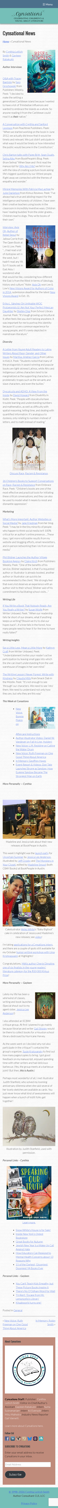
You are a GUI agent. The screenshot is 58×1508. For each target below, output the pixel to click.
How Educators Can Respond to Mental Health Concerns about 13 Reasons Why (34, 1256)
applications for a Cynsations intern (33, 944)
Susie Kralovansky (33, 1051)
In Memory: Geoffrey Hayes (31, 760)
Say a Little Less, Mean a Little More (22, 647)
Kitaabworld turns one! (28, 1302)
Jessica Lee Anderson (39, 857)
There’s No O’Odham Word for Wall (35, 1291)
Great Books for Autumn (29, 1241)
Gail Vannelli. (12, 1418)
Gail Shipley (40, 1028)
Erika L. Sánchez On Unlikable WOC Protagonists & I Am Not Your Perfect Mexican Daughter (28, 307)
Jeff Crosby (24, 860)
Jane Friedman (30, 523)
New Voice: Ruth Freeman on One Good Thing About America (15, 1324)
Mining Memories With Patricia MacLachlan (27, 189)
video (38, 936)
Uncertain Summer (13, 857)
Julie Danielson (11, 192)
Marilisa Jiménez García (26, 356)
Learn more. (29, 1222)
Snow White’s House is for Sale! (33, 1230)
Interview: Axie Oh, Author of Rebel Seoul (11, 231)
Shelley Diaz (23, 311)
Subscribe (15, 1474)
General (18, 1310)
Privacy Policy (29, 1503)
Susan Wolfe (35, 609)
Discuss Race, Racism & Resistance (29, 473)
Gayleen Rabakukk (25, 1406)
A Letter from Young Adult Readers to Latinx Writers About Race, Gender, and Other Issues (27, 353)
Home (6, 41)
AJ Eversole (34, 1410)
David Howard (21, 395)
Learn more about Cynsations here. (24, 1425)
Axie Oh (36, 284)
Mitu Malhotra (13, 1414)
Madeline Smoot (37, 864)
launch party (42, 853)
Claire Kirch (30, 561)
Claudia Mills (23, 678)
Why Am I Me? (27, 166)
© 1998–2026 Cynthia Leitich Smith (29, 1491)
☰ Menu (48, 4)
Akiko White (28, 929)
